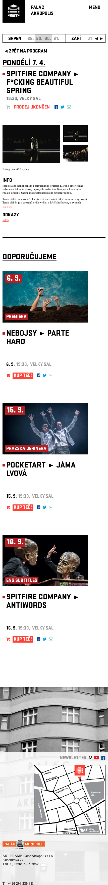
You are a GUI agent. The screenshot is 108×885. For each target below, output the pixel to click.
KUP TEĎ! (23, 376)
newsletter (73, 758)
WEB (6, 220)
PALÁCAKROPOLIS (42, 11)
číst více (7, 206)
